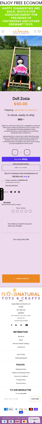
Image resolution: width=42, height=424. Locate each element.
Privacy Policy (21, 383)
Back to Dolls (22, 278)
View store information (11, 185)
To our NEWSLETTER (20, 390)
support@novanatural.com (21, 304)
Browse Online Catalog (21, 344)
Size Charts (21, 354)
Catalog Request (21, 358)
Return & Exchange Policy (21, 373)
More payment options (21, 164)
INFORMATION (20, 332)
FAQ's (21, 340)
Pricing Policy (21, 380)
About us (21, 336)
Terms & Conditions (21, 376)
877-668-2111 (21, 310)
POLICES (20, 364)
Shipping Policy (21, 369)
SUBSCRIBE (35, 399)
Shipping (9, 110)
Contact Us (21, 347)
